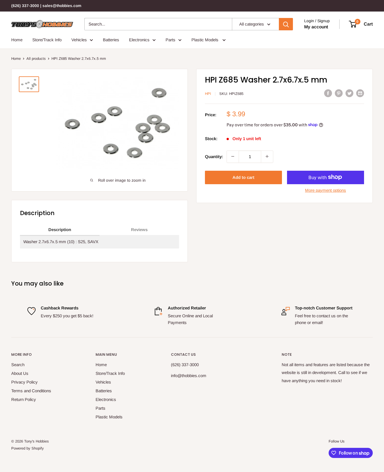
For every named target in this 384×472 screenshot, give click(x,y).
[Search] (286, 24)
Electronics (139, 39)
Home (16, 39)
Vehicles (79, 39)
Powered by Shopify (27, 448)
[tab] (60, 230)
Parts (170, 39)
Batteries (111, 39)
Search (17, 364)
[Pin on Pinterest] (339, 93)
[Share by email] (360, 93)
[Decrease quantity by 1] (233, 156)
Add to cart (243, 177)
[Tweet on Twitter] (349, 93)
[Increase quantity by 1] (267, 156)
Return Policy (23, 399)
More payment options (325, 190)
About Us (19, 373)
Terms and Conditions (31, 390)
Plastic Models (205, 39)
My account (316, 26)
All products (36, 58)
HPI (208, 94)
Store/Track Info (47, 39)
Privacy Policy (24, 382)
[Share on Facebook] (328, 93)
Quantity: (214, 156)
